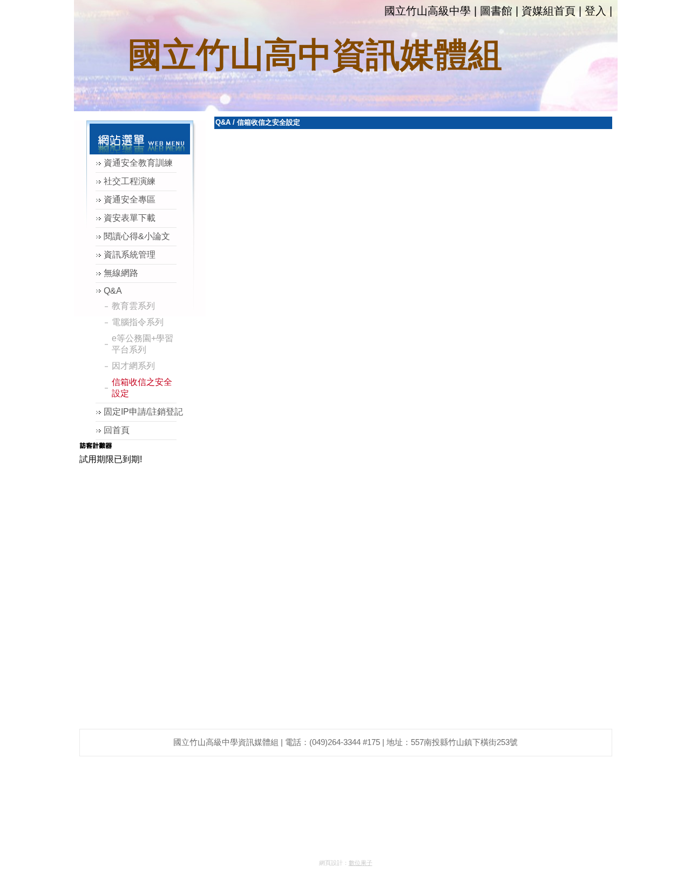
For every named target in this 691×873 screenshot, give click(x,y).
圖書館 (496, 11)
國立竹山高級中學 (427, 11)
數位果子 (360, 863)
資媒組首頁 (548, 11)
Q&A (223, 122)
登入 (595, 11)
